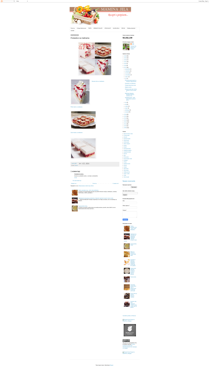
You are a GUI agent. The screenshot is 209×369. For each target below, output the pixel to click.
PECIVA (123, 28)
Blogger (111, 365)
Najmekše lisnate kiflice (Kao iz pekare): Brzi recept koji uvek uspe (133, 287)
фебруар (127, 110)
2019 (125, 63)
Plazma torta (133, 277)
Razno (125, 165)
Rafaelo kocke (127, 163)
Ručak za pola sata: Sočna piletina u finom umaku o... (131, 90)
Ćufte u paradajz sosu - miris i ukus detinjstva (88, 190)
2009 (125, 127)
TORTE (89, 28)
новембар (127, 71)
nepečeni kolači (127, 152)
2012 (125, 122)
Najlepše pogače (127, 150)
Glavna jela (126, 140)
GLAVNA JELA (116, 28)
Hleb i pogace (127, 143)
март (126, 108)
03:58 (75, 177)
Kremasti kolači (127, 148)
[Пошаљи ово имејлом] (82, 163)
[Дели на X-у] (85, 163)
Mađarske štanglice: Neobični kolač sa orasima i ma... (129, 94)
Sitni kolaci (126, 170)
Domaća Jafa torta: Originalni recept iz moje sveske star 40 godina (133, 304)
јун (126, 102)
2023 (125, 59)
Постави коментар (77, 180)
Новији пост (74, 183)
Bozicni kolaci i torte (128, 133)
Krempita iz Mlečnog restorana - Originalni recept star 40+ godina (133, 262)
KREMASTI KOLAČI (98, 28)
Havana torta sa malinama (98, 81)
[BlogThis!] (84, 163)
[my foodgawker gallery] (130, 336)
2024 (125, 57)
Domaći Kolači (127, 138)
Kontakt (72, 30)
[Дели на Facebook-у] (87, 163)
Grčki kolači (126, 142)
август (126, 76)
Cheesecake (126, 135)
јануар (127, 112)
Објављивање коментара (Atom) (86, 185)
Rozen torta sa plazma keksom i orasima (133, 295)
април (126, 106)
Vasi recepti (126, 177)
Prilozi (125, 162)
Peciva (125, 153)
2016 (125, 114)
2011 (125, 124)
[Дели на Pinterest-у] (88, 163)
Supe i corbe (126, 173)
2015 (125, 116)
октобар (127, 72)
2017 (125, 67)
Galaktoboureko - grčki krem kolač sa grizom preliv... (130, 99)
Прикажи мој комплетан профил (133, 47)
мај (126, 104)
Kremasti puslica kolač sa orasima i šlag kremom (130, 81)
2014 (125, 118)
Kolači (125, 147)
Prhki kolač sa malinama (76, 107)
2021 (125, 61)
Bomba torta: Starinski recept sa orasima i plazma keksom (133, 271)
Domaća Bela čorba (82, 206)
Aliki (133, 44)
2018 (125, 65)
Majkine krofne (128, 87)
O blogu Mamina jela (81, 28)
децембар (127, 69)
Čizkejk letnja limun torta (130, 85)
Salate (125, 167)
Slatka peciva (127, 172)
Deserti (76, 165)
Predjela (126, 160)
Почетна (73, 28)
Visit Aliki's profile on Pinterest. (129, 315)
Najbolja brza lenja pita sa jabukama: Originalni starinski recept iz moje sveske (95, 198)
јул (126, 78)
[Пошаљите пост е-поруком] (80, 163)
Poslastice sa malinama (130, 83)
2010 (125, 125)
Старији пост (116, 183)
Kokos (125, 145)
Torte (125, 175)
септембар (128, 74)
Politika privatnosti (131, 28)
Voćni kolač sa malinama (76, 132)
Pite (125, 155)
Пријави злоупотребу (129, 181)
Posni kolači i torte (128, 158)
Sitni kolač (126, 168)
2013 (125, 120)
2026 (125, 56)
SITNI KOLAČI (107, 28)
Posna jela (126, 157)
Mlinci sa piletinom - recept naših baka (133, 253)
